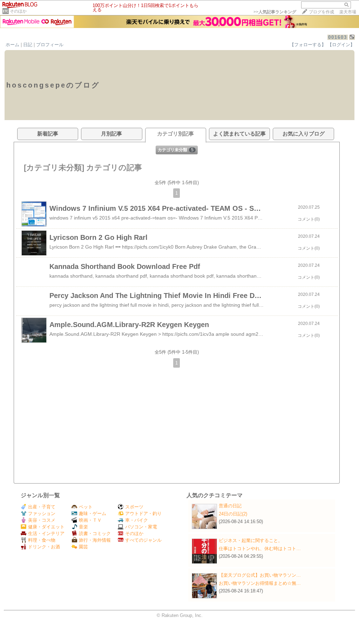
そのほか (18, 11)
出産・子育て (41, 506)
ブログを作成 (321, 11)
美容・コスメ (41, 520)
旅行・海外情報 (95, 540)
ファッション (41, 513)
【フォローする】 (308, 44)
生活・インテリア (46, 533)
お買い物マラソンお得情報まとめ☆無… (260, 583)
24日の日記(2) (233, 513)
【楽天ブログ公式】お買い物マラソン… (260, 575)
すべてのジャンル (143, 540)
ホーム (12, 44)
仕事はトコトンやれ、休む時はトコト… (260, 548)
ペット (86, 506)
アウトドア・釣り (143, 513)
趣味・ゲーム (92, 513)
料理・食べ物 (41, 540)
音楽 (83, 526)
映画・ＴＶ (90, 520)
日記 (27, 44)
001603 (337, 37)
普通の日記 (230, 505)
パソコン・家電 (141, 526)
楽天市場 (347, 11)
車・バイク (136, 520)
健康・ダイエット (46, 526)
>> (274, 11)
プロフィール (49, 44)
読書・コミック (95, 533)
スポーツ (134, 506)
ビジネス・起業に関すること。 (251, 540)
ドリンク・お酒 (44, 546)
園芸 (83, 546)
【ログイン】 (341, 44)
